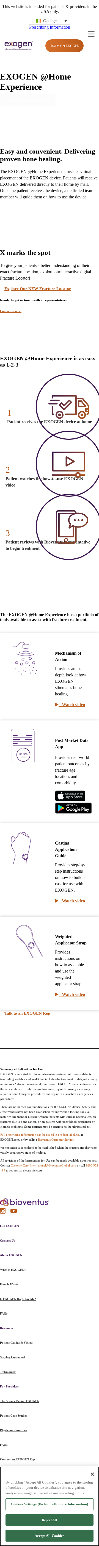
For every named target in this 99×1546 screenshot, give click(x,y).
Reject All (49, 1520)
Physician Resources (13, 1430)
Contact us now (10, 311)
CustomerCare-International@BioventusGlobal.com (43, 1165)
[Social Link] (3, 1212)
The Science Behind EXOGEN (19, 1401)
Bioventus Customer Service (56, 1139)
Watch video (72, 704)
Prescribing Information (49, 27)
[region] (49, 1506)
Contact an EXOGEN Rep (17, 1459)
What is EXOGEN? (13, 1269)
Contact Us (7, 1240)
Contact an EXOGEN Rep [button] (27, 100)
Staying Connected (12, 1357)
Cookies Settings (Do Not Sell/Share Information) (49, 1504)
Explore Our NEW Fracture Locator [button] (37, 288)
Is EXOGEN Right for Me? (18, 1299)
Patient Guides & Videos (16, 1342)
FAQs (3, 1313)
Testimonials (8, 1371)
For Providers (9, 1386)
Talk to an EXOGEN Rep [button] (27, 1013)
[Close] (92, 1474)
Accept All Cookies (49, 1536)
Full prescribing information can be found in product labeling (39, 1134)
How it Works (9, 1284)
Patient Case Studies (13, 1415)
